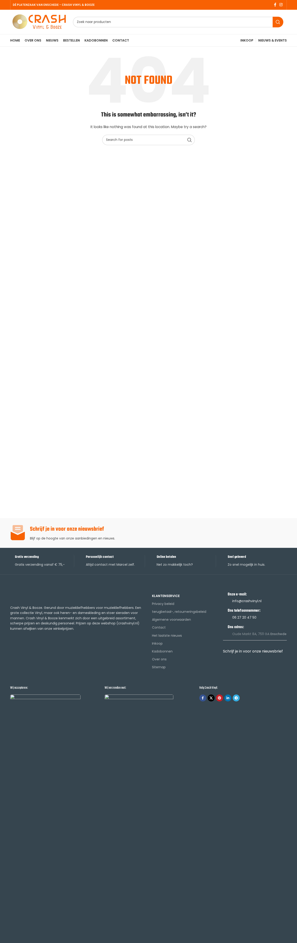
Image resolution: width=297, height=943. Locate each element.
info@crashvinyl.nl (246, 601)
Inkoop (157, 643)
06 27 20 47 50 (244, 617)
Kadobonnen (162, 651)
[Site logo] (39, 21)
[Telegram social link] (236, 697)
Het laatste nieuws (167, 635)
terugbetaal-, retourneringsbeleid (179, 611)
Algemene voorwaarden (171, 619)
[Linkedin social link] (227, 697)
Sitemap (159, 667)
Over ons (159, 659)
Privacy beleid (163, 603)
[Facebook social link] (275, 4)
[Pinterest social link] (219, 697)
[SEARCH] (278, 22)
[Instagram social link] (281, 4)
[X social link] (211, 697)
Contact (159, 627)
